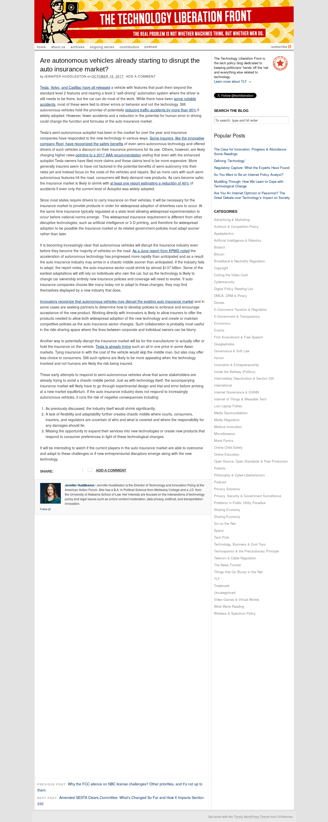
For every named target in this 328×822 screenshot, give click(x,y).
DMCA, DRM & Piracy (230, 295)
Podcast (151, 46)
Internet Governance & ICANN (236, 392)
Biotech (219, 247)
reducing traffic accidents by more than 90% (160, 109)
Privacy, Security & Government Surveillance (247, 495)
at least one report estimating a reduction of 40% (149, 183)
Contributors (129, 47)
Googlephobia (224, 343)
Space (218, 530)
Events (219, 330)
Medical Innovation (228, 426)
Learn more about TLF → (232, 81)
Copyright (221, 267)
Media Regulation (227, 419)
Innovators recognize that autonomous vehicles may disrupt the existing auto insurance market (116, 301)
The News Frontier (227, 564)
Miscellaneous (224, 433)
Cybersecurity (224, 281)
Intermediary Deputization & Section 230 (244, 378)
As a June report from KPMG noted (161, 250)
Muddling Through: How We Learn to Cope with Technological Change (248, 183)
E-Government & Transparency (237, 316)
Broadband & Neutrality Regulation (239, 261)
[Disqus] (123, 581)
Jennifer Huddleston (65, 76)
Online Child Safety (228, 447)
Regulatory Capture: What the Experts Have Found (251, 167)
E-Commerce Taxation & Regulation (240, 309)
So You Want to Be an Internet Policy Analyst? (248, 174)
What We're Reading (229, 606)
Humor (219, 357)
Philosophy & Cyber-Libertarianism (239, 475)
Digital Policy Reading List (233, 288)
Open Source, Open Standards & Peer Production (251, 461)
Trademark (222, 585)
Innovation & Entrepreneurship (236, 364)
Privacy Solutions (227, 488)
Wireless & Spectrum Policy (235, 613)
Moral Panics (223, 440)
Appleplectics (224, 233)
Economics (222, 323)
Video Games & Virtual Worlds (236, 599)
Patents (219, 468)
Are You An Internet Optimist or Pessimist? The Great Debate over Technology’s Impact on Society (252, 195)
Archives (78, 47)
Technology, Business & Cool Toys (240, 544)
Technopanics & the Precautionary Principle (246, 551)
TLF (217, 578)
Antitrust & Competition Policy (236, 226)
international (223, 385)
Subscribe (279, 46)
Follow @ (45, 509)
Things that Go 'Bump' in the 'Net (238, 571)
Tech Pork (221, 537)
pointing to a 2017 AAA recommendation (108, 154)
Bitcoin (219, 254)
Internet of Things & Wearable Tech (240, 399)
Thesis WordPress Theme (252, 816)
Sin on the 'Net (225, 523)
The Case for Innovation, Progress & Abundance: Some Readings (250, 151)
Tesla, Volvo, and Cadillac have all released (75, 87)
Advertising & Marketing (232, 219)
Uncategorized (224, 592)
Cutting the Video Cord (231, 274)
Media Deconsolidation (231, 412)
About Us (58, 47)
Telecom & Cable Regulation (235, 558)
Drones (219, 302)
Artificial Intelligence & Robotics (237, 240)
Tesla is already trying (113, 346)
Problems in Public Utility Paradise (239, 502)
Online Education (226, 454)
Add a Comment (141, 76)
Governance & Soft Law (231, 350)
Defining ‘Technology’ (229, 160)
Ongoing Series (102, 47)
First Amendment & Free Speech (238, 337)
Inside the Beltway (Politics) (234, 371)
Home (41, 47)
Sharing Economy (227, 509)
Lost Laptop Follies (228, 405)
